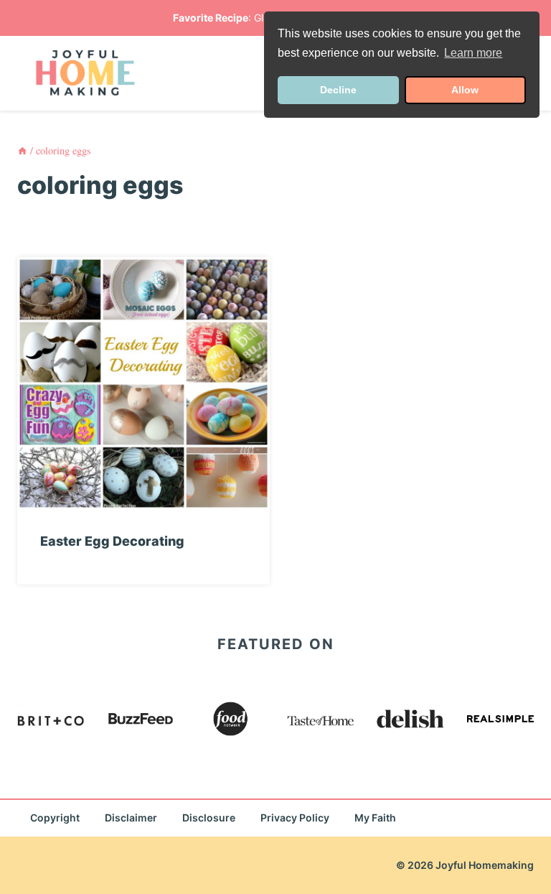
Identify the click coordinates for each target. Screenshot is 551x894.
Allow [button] (465, 90)
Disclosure (208, 817)
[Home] (22, 150)
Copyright (55, 817)
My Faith (375, 817)
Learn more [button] (473, 53)
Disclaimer (131, 817)
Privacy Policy (294, 817)
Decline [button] (338, 90)
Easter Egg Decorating (112, 541)
